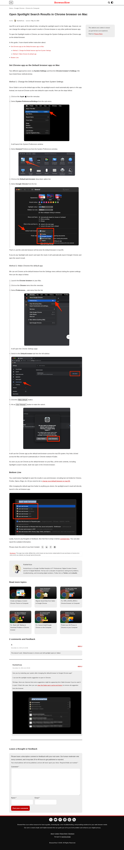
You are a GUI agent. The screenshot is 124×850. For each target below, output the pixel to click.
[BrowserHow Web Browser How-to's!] (62, 2)
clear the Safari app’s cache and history (49, 685)
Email (37, 798)
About (52, 833)
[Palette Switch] (112, 2)
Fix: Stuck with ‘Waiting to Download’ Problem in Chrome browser (19, 627)
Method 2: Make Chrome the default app (24, 54)
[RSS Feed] (74, 819)
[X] (51, 819)
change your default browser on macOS (56, 481)
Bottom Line (15, 57)
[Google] (69, 819)
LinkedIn (74, 573)
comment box (64, 539)
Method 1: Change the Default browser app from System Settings (32, 50)
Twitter (65, 573)
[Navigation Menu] (11, 2)
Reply (80, 646)
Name (13, 798)
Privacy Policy (98, 34)
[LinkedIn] (46, 547)
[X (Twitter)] (42, 547)
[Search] (109, 2)
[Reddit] (54, 547)
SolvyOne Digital (66, 837)
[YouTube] (55, 819)
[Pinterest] (60, 819)
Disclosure (13, 553)
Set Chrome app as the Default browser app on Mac (27, 46)
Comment (15, 767)
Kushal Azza (20, 20)
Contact (57, 833)
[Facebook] (50, 547)
